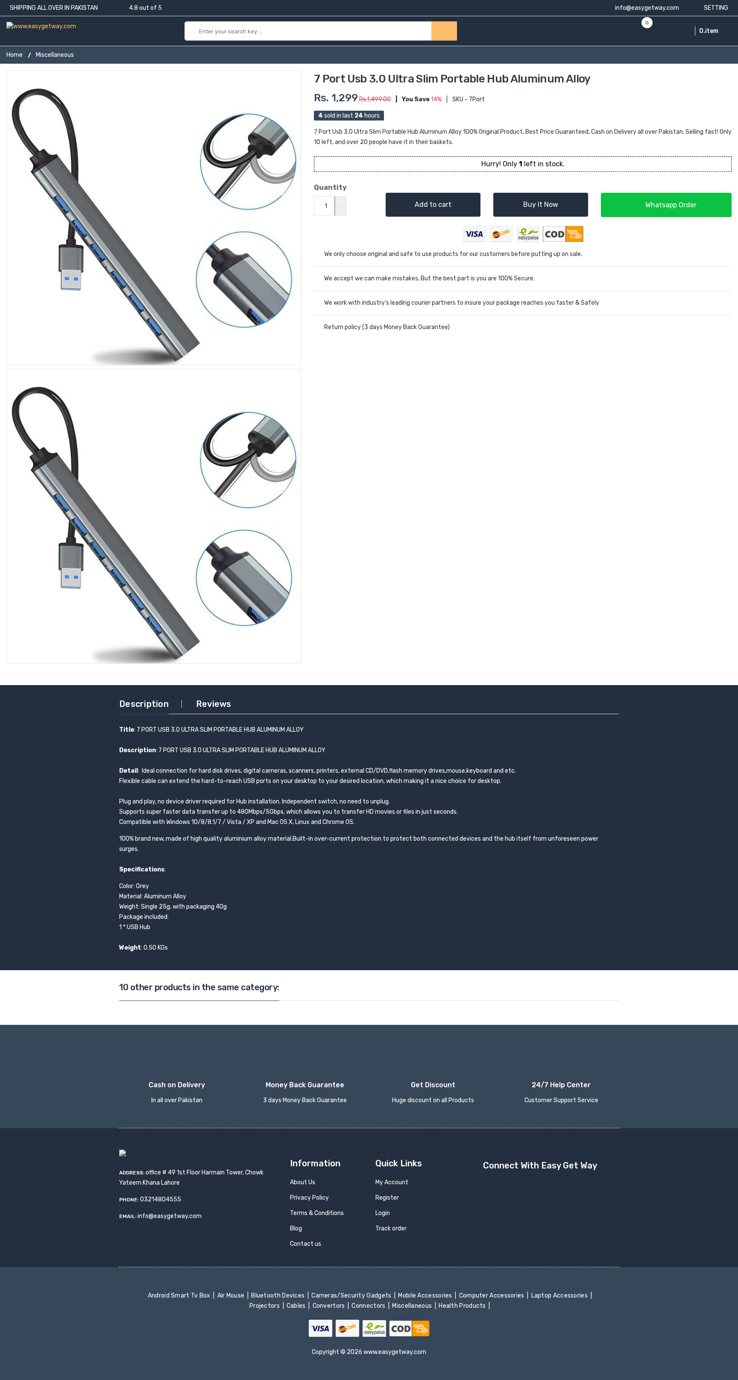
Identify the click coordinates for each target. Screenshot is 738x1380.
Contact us (305, 1244)
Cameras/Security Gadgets (352, 1295)
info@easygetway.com (646, 8)
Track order (391, 1228)
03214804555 (160, 1199)
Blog (296, 1228)
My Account (391, 1182)
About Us (302, 1182)
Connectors (369, 1305)
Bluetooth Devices (279, 1295)
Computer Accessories (492, 1295)
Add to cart (433, 204)
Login (382, 1213)
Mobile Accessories (426, 1295)
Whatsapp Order (670, 205)
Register (387, 1197)
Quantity (330, 187)
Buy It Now (540, 204)
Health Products (463, 1305)
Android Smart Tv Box (179, 1295)
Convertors (329, 1305)
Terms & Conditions (317, 1213)
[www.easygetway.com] (41, 25)
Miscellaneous (55, 55)
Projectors (265, 1305)
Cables (297, 1305)
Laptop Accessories (560, 1295)
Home (14, 55)
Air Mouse (231, 1295)
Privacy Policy (309, 1197)
